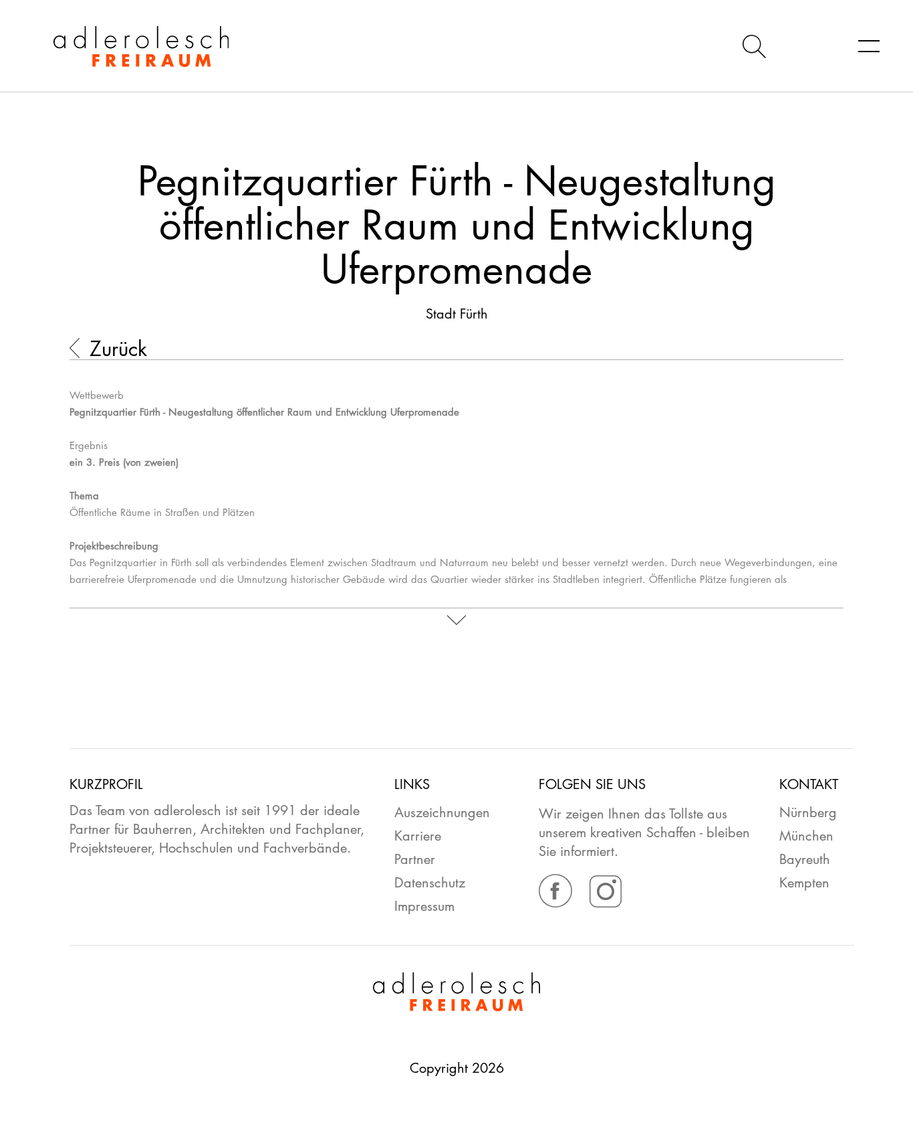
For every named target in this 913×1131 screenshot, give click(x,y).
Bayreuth (804, 859)
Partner (414, 859)
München (806, 836)
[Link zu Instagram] (606, 902)
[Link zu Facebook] (557, 902)
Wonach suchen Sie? (754, 44)
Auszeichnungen (442, 812)
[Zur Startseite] (114, 46)
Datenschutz (429, 882)
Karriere (417, 836)
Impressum (424, 906)
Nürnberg (808, 812)
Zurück (118, 349)
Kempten (804, 882)
